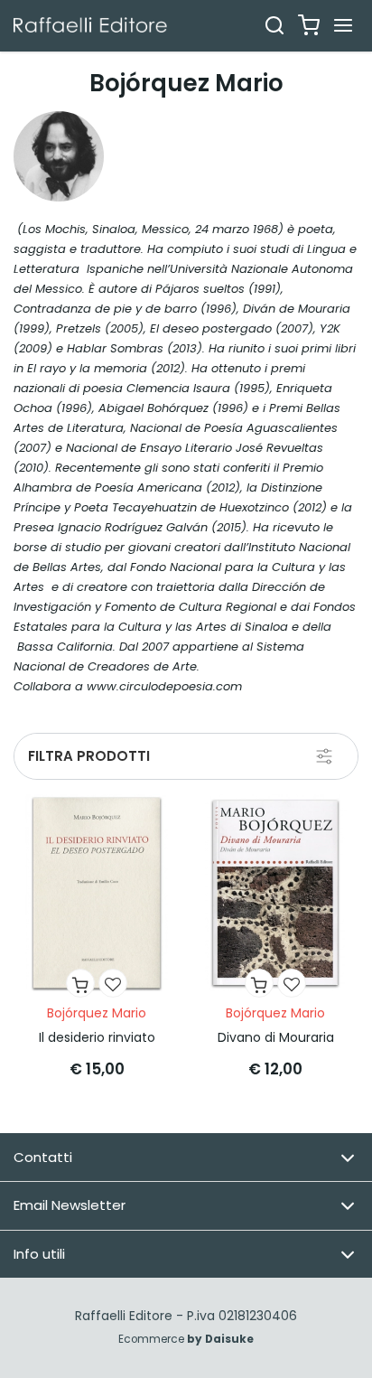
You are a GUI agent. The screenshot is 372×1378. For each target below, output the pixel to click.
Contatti (43, 1157)
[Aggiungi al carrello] (80, 983)
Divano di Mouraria (276, 1037)
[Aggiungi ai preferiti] (112, 983)
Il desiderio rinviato (97, 1037)
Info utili (39, 1253)
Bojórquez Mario (96, 1013)
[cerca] (274, 25)
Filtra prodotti (89, 755)
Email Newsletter (70, 1204)
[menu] (343, 25)
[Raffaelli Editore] (90, 25)
